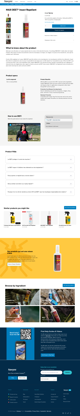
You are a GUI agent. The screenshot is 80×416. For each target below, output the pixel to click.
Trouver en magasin (59, 30)
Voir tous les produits (70, 207)
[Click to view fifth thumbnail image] (8, 36)
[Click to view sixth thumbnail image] (8, 41)
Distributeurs (53, 399)
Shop (67, 1)
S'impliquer (37, 396)
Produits (12, 4)
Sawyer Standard (54, 396)
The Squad (25, 399)
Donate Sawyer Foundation (40, 402)
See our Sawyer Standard (14, 264)
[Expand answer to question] (71, 159)
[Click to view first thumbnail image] (8, 14)
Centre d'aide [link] (66, 393)
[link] (8, 1)
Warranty (49, 411)
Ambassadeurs (26, 396)
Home (8, 4)
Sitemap (19, 411)
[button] (16, 1)
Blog (24, 394)
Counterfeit (43, 411)
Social (24, 402)
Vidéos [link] (64, 399)
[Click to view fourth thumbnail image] (8, 30)
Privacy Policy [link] (35, 411)
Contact (52, 402)
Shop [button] (13, 377)
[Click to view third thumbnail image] (8, 25)
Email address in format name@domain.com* (47, 369)
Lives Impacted (38, 399)
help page (48, 335)
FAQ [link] (64, 396)
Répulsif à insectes (18, 4)
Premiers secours (13, 402)
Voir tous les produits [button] (69, 285)
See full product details (49, 22)
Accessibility (28, 411)
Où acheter (71, 1)
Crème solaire (13, 399)
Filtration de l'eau (13, 394)
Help (35, 1)
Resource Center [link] (66, 401)
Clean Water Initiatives (39, 394)
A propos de (53, 394)
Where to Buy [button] (22, 377)
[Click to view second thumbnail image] (8, 20)
